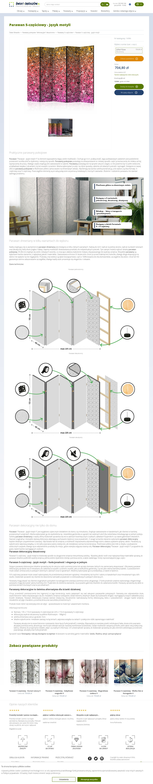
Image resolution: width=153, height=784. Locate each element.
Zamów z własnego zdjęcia (123, 11)
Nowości (94, 11)
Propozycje (80, 11)
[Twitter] (96, 758)
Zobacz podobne (127, 58)
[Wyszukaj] (102, 4)
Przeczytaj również (64, 757)
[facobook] (129, 4)
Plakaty (55, 11)
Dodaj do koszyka (127, 86)
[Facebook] (90, 758)
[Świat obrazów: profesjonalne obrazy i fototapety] (24, 4)
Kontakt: (119, 4)
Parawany (67, 11)
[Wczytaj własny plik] (107, 4)
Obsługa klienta (16, 757)
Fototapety (32, 11)
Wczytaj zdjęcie (127, 92)
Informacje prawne (40, 757)
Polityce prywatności (11, 773)
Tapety (44, 11)
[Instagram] (102, 758)
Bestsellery (105, 11)
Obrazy (20, 11)
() (141, 4)
